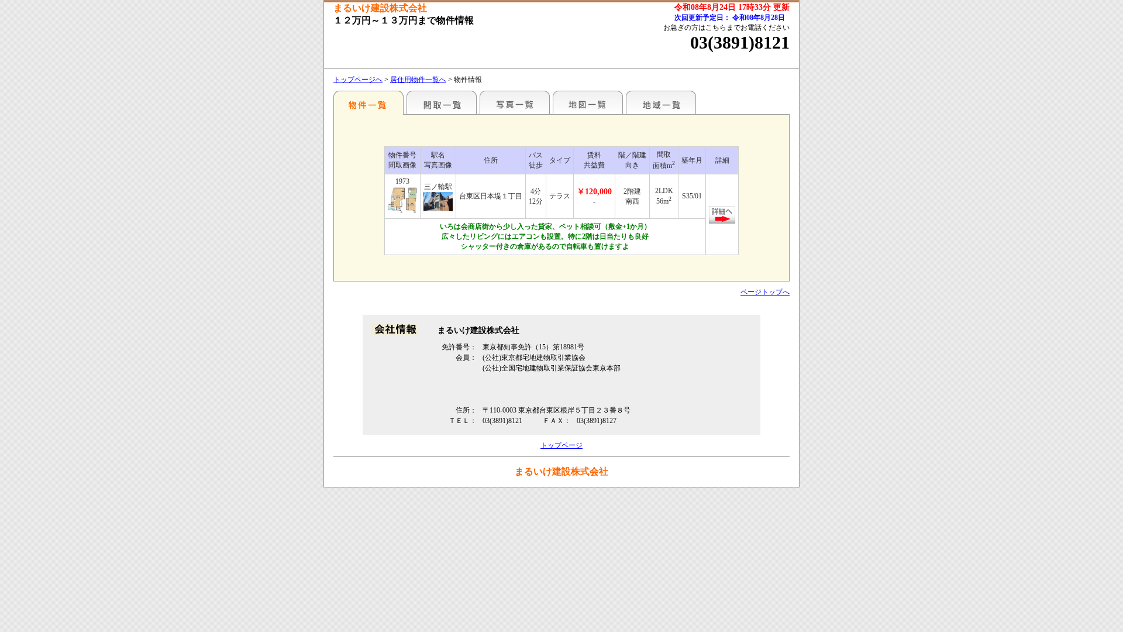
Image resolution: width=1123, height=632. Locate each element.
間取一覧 (442, 102)
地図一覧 (588, 102)
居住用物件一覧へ (418, 79)
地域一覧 (661, 102)
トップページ (561, 445)
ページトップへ (765, 292)
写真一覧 (515, 102)
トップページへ (358, 79)
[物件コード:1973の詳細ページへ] (402, 200)
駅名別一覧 (368, 102)
